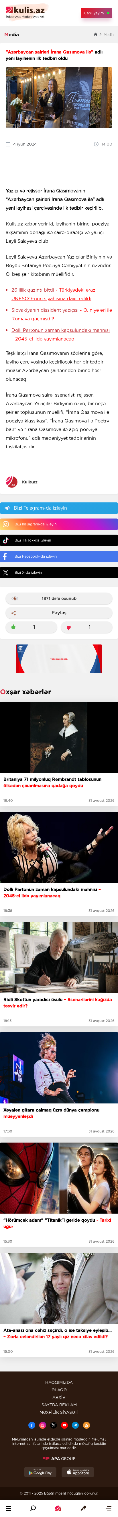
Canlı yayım (94, 13)
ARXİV (59, 1397)
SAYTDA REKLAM (59, 1405)
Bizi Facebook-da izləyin (36, 556)
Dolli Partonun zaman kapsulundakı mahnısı (60, 335)
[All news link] (108, 1508)
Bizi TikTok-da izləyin (33, 540)
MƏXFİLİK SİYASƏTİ (59, 1412)
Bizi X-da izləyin (28, 572)
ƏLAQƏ (59, 1390)
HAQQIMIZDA (59, 1382)
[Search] (33, 1508)
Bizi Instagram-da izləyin (35, 524)
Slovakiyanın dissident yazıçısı (61, 314)
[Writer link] (83, 1508)
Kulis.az (30, 482)
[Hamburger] (8, 1508)
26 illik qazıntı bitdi (54, 294)
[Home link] (58, 1508)
